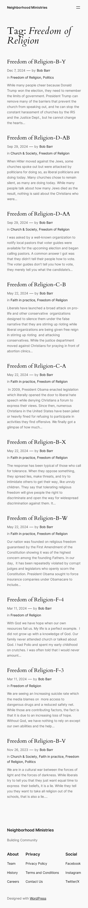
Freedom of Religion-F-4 (35, 600)
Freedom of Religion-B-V (36, 741)
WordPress (38, 898)
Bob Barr (43, 70)
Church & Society (24, 153)
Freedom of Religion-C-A (36, 366)
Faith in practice (23, 300)
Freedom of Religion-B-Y (36, 62)
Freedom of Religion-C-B (36, 285)
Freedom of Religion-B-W (37, 518)
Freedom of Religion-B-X (36, 442)
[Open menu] (78, 7)
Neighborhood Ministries (27, 7)
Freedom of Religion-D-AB (38, 138)
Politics (48, 77)
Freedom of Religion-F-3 (35, 670)
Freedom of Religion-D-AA (38, 214)
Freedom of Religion (26, 77)
